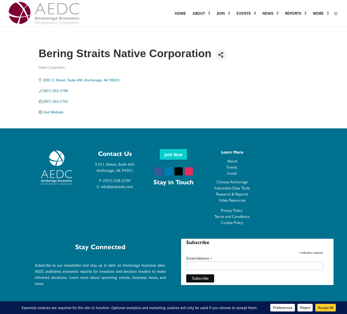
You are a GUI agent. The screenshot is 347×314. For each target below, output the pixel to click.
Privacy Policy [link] (232, 210)
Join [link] (221, 13)
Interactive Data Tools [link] (232, 188)
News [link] (267, 13)
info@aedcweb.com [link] (117, 186)
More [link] (318, 13)
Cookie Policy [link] (232, 222)
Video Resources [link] (232, 200)
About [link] (199, 13)
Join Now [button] (173, 154)
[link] (44, 12)
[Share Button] (221, 55)
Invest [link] (232, 173)
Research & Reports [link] (232, 194)
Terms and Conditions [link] (232, 216)
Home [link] (180, 13)
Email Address (199, 258)
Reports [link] (293, 13)
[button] (158, 171)
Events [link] (243, 13)
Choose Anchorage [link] (232, 182)
